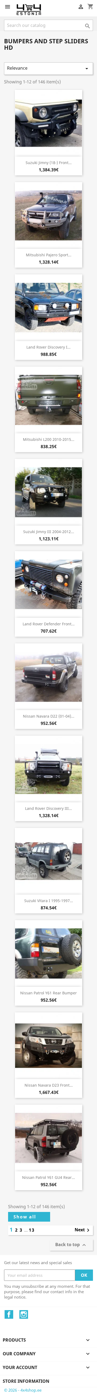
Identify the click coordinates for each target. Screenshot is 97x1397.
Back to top (71, 1245)
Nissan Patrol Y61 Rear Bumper (48, 992)
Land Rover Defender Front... (49, 623)
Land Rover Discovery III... (48, 808)
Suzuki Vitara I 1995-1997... (48, 900)
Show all (24, 1217)
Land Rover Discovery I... (48, 347)
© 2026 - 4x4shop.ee (22, 1390)
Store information (26, 1381)
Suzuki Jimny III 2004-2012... (48, 531)
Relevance (48, 68)
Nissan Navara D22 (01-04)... (48, 716)
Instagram (23, 1314)
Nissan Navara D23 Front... (49, 1085)
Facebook (9, 1314)
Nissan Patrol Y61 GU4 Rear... (48, 1177)
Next (83, 1230)
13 (32, 1230)
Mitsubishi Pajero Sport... (48, 254)
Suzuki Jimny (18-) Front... (49, 162)
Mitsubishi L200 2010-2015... (48, 439)
